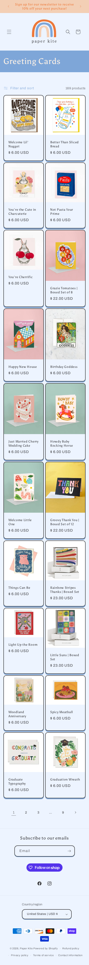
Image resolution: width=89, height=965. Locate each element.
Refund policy (70, 948)
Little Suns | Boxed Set (64, 657)
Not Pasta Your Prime (61, 211)
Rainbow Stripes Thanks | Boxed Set (64, 590)
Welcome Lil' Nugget (18, 144)
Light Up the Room (22, 644)
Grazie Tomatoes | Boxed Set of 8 (63, 290)
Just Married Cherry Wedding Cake (23, 443)
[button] (9, 32)
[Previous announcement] (8, 6)
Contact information (70, 955)
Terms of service (43, 955)
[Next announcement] (81, 6)
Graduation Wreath (65, 779)
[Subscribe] (69, 851)
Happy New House (22, 367)
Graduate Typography (17, 781)
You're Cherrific (20, 277)
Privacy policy (20, 955)
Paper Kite (26, 948)
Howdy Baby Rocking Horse (61, 443)
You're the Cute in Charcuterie (22, 211)
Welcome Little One (20, 522)
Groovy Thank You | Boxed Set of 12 (64, 522)
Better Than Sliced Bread (64, 144)
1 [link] (14, 812)
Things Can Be (19, 588)
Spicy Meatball (61, 712)
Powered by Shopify (45, 948)
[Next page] (75, 812)
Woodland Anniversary (17, 714)
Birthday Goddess (64, 367)
